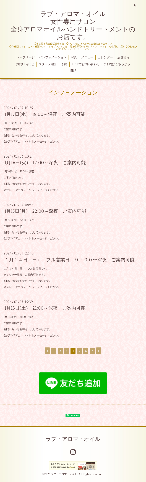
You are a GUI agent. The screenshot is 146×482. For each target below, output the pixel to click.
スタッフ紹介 (48, 64)
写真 (74, 57)
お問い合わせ (25, 64)
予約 (64, 64)
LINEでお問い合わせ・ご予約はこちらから (101, 64)
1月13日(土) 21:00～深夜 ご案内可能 (44, 308)
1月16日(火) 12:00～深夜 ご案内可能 (45, 163)
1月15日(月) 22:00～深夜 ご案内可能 (45, 211)
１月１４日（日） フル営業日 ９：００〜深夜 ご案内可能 (69, 260)
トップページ (26, 57)
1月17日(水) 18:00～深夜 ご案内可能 (44, 114)
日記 (73, 71)
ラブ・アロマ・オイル (73, 439)
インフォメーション (52, 57)
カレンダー (105, 57)
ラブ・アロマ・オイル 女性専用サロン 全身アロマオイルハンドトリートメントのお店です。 (73, 25)
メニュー (87, 57)
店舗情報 (123, 57)
